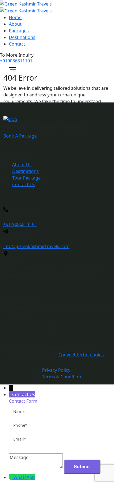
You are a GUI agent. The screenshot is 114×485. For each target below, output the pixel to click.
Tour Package (26, 178)
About (15, 24)
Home (15, 17)
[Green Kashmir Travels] (26, 3)
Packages (19, 31)
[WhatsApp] (11, 477)
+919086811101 (16, 61)
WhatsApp (24, 477)
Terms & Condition (61, 377)
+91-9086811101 (20, 224)
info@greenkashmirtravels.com (36, 246)
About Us (22, 165)
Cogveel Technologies (81, 355)
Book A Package (20, 136)
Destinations (22, 37)
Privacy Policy (56, 370)
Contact (17, 44)
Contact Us (23, 184)
